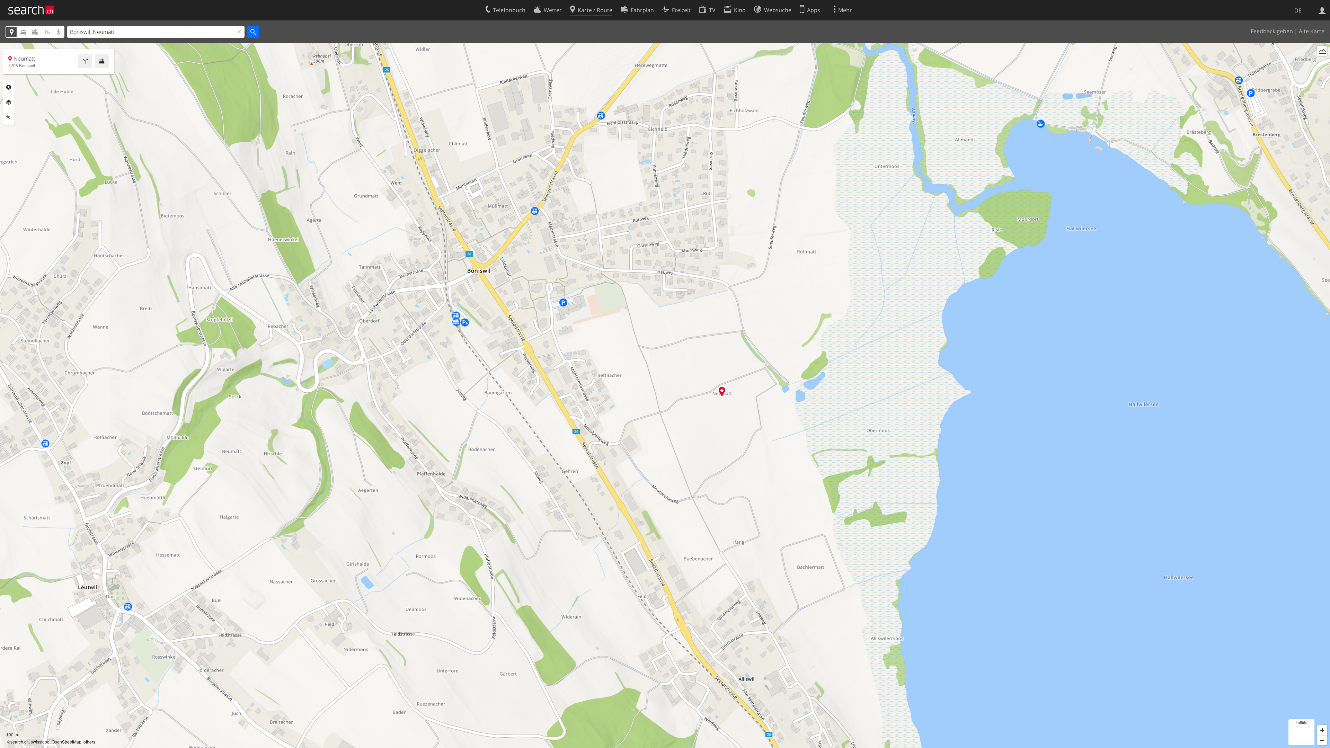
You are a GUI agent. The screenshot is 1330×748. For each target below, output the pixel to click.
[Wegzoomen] (1322, 740)
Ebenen (9, 102)
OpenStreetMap (66, 742)
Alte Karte (1311, 31)
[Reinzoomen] (1322, 730)
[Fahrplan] (102, 61)
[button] (722, 391)
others (89, 742)
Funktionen (9, 117)
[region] (665, 395)
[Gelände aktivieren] (1322, 51)
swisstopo (40, 742)
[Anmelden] (1322, 10)
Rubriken (9, 87)
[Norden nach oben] (1322, 64)
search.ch (19, 742)
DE (1298, 10)
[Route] (85, 61)
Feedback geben (1272, 31)
